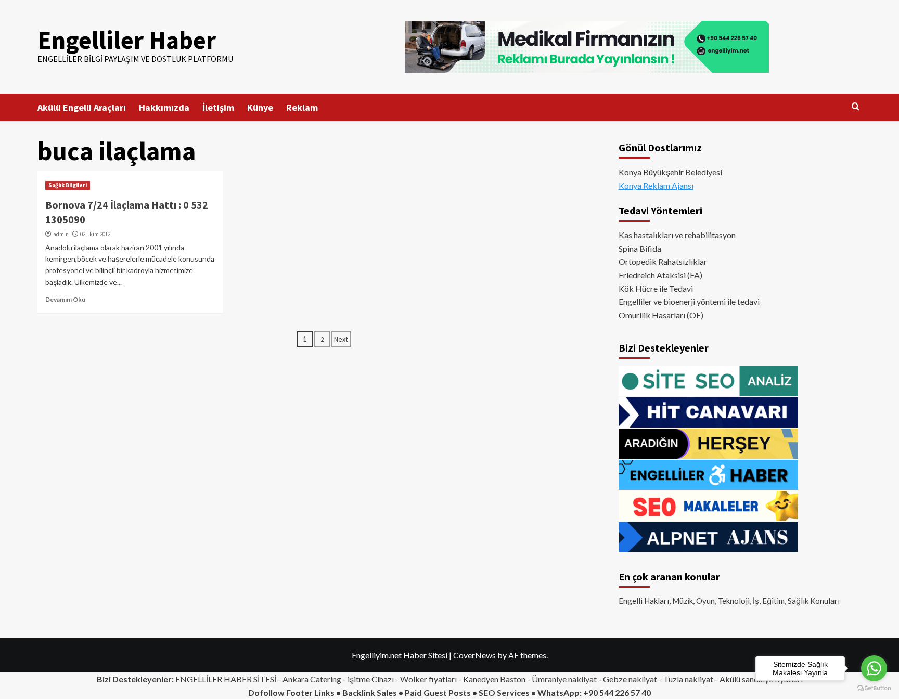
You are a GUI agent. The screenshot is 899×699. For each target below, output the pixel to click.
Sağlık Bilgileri (67, 185)
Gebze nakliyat (630, 679)
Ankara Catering (311, 679)
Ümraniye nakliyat (564, 679)
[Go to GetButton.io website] (874, 688)
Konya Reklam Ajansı (656, 185)
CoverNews (474, 655)
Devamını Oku (65, 299)
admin (61, 234)
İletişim (218, 107)
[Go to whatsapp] (874, 668)
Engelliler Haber (126, 40)
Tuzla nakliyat (688, 679)
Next (341, 339)
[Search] (855, 107)
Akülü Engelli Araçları (81, 107)
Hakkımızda (164, 107)
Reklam (302, 107)
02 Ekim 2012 (95, 234)
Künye (260, 107)
